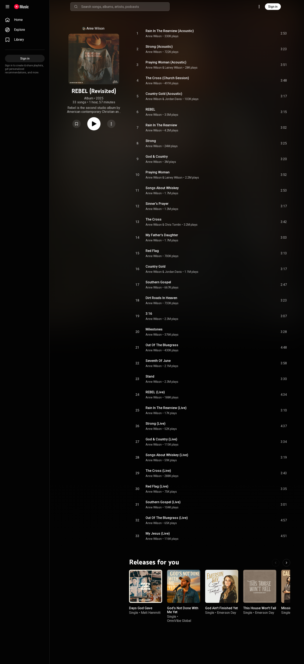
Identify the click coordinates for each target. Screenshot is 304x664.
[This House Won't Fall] (259, 586)
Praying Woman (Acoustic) (166, 62)
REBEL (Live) (155, 392)
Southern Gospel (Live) (163, 502)
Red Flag (152, 251)
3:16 (149, 314)
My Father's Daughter (162, 235)
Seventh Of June (158, 361)
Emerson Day (226, 613)
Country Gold (155, 266)
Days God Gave (140, 608)
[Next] (286, 563)
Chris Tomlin (173, 224)
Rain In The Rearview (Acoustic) (170, 31)
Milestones (154, 329)
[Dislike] (260, 33)
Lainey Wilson (173, 67)
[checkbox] (283, 33)
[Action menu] (111, 124)
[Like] (252, 33)
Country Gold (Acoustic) (164, 94)
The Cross (154, 219)
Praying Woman (158, 172)
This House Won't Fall (259, 608)
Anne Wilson (95, 28)
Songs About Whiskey (162, 188)
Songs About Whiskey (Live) (167, 455)
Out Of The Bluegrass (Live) (167, 518)
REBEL (150, 109)
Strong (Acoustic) (159, 47)
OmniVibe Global (179, 620)
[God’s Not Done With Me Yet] (183, 586)
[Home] (21, 6)
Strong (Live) (155, 424)
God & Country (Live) (161, 439)
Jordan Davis (173, 99)
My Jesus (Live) (158, 533)
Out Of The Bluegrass (162, 345)
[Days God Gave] (145, 586)
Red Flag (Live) (157, 486)
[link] (25, 20)
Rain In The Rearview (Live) (166, 408)
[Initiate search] (76, 6)
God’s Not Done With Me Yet (182, 610)
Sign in (273, 6)
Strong (151, 141)
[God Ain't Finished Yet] (221, 586)
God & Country (157, 157)
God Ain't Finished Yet (221, 608)
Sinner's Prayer (157, 204)
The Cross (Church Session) (167, 78)
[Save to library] (76, 123)
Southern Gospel (158, 282)
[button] (76, 124)
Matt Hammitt (150, 613)
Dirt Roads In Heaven (161, 298)
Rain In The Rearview (161, 125)
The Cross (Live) (158, 471)
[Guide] (7, 6)
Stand (150, 376)
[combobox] (125, 6)
